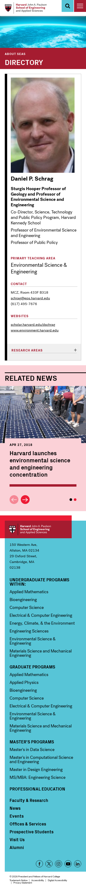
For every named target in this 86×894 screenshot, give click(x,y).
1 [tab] (71, 499)
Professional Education (37, 789)
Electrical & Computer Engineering (41, 615)
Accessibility (37, 880)
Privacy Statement (22, 882)
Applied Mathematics (29, 592)
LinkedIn (77, 863)
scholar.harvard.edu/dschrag (33, 324)
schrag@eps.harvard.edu (30, 298)
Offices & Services (28, 824)
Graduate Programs (32, 667)
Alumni (17, 847)
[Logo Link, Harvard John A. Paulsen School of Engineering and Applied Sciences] (26, 8)
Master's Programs (32, 742)
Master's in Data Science (32, 749)
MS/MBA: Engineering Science (37, 777)
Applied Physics (24, 682)
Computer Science (27, 607)
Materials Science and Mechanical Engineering (41, 653)
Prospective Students (32, 832)
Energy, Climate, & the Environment (42, 623)
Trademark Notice (18, 880)
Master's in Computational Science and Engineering (41, 759)
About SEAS (15, 53)
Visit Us (17, 839)
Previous (14, 499)
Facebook (39, 863)
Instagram (58, 863)
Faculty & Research (29, 800)
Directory (24, 62)
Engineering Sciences (29, 631)
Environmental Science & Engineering (33, 641)
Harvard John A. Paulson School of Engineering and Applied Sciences (38, 529)
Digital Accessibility (57, 880)
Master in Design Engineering (36, 769)
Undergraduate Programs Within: (39, 582)
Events (17, 816)
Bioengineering (23, 600)
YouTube (68, 863)
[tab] (44, 350)
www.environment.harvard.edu (35, 330)
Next (25, 499)
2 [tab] (75, 499)
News (15, 808)
